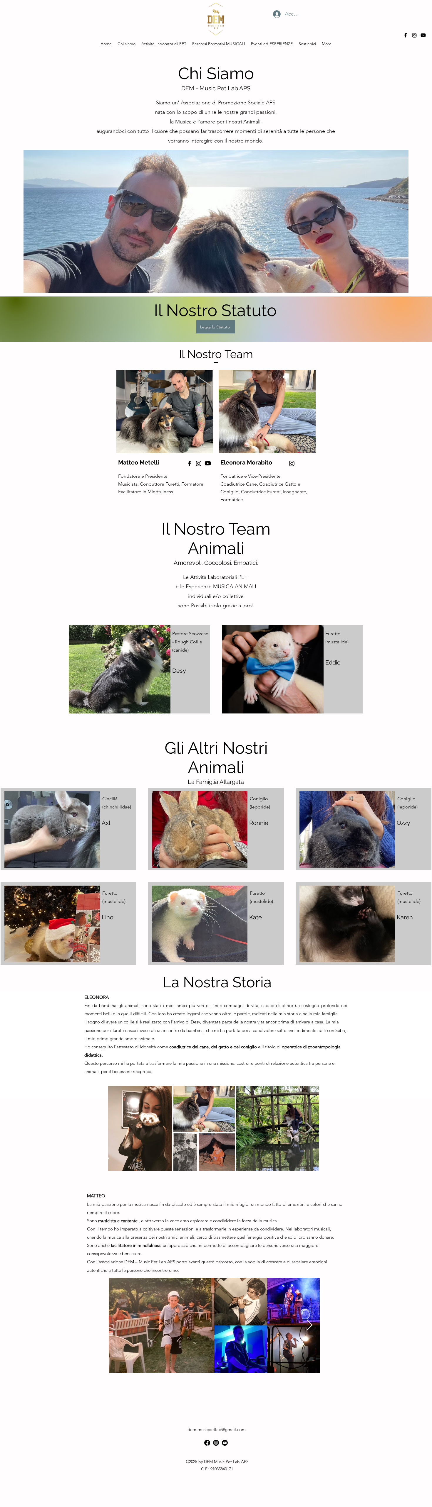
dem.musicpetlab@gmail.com (216, 1429)
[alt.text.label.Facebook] (405, 35)
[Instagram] (414, 35)
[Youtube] (423, 35)
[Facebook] (189, 463)
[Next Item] (309, 1128)
